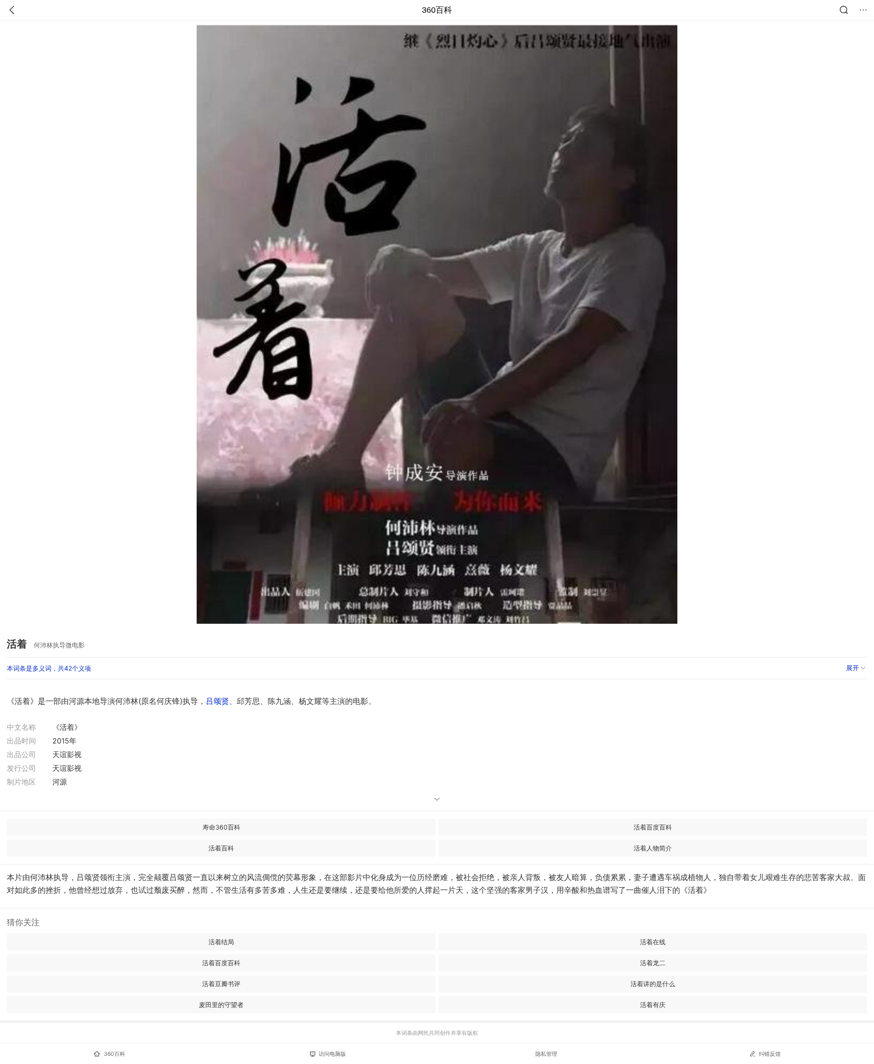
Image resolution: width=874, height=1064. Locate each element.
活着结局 (221, 942)
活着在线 (653, 942)
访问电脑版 (332, 1053)
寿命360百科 (221, 827)
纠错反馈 (770, 1053)
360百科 (437, 10)
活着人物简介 (653, 848)
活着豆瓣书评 (221, 984)
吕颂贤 (217, 701)
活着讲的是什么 (652, 984)
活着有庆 (653, 1004)
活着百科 (221, 848)
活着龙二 (653, 963)
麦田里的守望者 (221, 1004)
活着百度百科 (653, 827)
